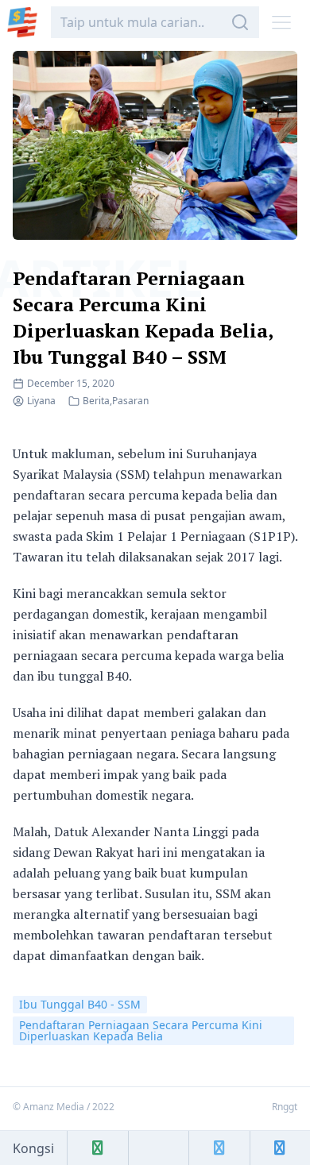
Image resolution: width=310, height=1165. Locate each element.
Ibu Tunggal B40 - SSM (80, 1004)
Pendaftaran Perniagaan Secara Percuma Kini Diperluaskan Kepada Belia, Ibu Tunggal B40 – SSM (143, 317)
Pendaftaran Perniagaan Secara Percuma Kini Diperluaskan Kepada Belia (140, 1030)
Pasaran (130, 400)
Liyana (41, 400)
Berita (96, 400)
